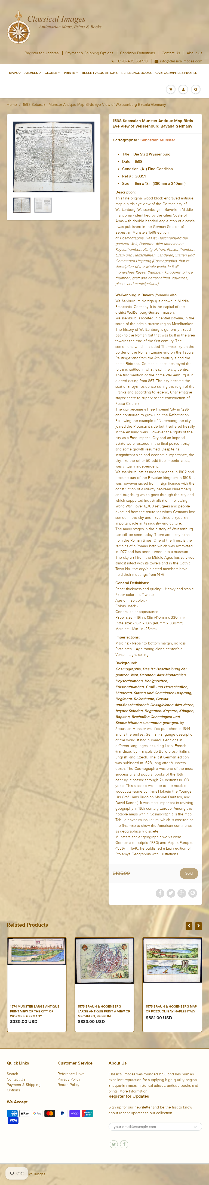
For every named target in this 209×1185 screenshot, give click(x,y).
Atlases (31, 73)
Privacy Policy (69, 1079)
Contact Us (171, 53)
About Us (194, 53)
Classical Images (32, 1174)
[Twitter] (114, 1144)
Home (12, 104)
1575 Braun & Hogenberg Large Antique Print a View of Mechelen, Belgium (36, 1011)
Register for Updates (42, 53)
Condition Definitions (137, 53)
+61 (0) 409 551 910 (132, 61)
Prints (69, 73)
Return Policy (68, 1084)
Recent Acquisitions (100, 73)
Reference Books (136, 73)
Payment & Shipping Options (89, 53)
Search (12, 1074)
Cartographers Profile (176, 73)
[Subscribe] (195, 1127)
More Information (133, 1091)
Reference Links (71, 1074)
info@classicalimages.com (181, 61)
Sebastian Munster (157, 140)
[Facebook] (124, 1144)
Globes (51, 73)
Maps (13, 73)
